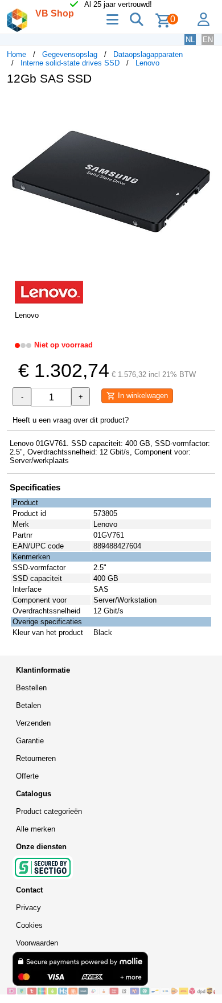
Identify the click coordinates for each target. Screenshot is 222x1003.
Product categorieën (49, 811)
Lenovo (147, 63)
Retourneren (36, 758)
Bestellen (31, 687)
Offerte (27, 776)
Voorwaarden (37, 943)
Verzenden (33, 723)
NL (190, 39)
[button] (205, 106)
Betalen (28, 705)
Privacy (28, 907)
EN (208, 39)
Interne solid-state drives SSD (70, 63)
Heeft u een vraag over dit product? (71, 420)
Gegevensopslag (69, 54)
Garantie (30, 740)
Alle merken (35, 829)
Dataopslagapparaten (148, 54)
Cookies (29, 925)
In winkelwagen (142, 395)
